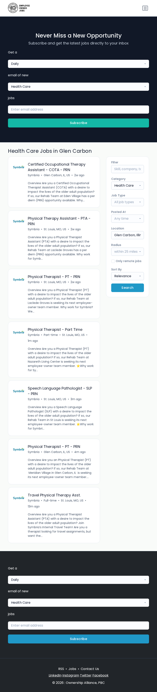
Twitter (86, 675)
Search (127, 287)
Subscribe (78, 123)
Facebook (100, 675)
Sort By (116, 269)
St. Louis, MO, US (55, 229)
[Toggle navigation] (145, 8)
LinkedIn (55, 675)
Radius (116, 245)
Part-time (51, 335)
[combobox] (78, 64)
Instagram (70, 675)
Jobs (72, 669)
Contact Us (90, 669)
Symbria (33, 175)
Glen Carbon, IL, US (57, 175)
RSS (61, 669)
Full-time (50, 500)
